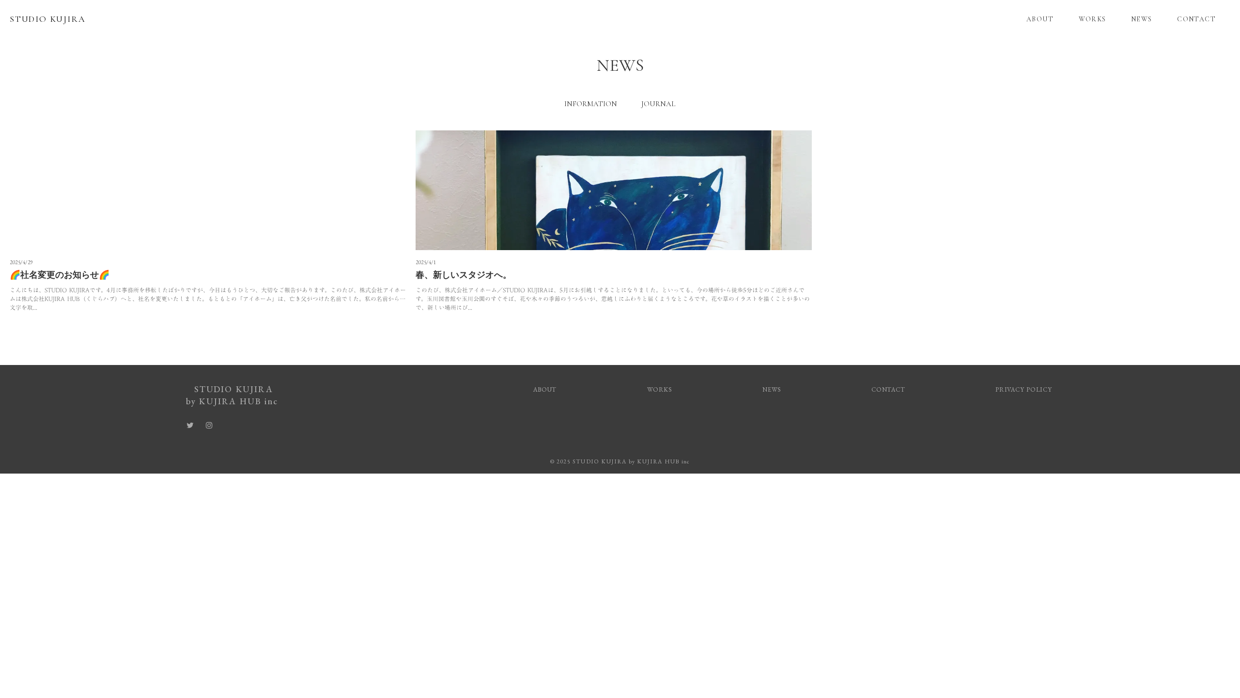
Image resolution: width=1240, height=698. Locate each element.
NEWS (1141, 19)
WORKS (1092, 19)
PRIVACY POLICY (1024, 389)
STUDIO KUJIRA (47, 19)
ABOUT (1040, 19)
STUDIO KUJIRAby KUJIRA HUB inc (233, 395)
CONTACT (1196, 19)
